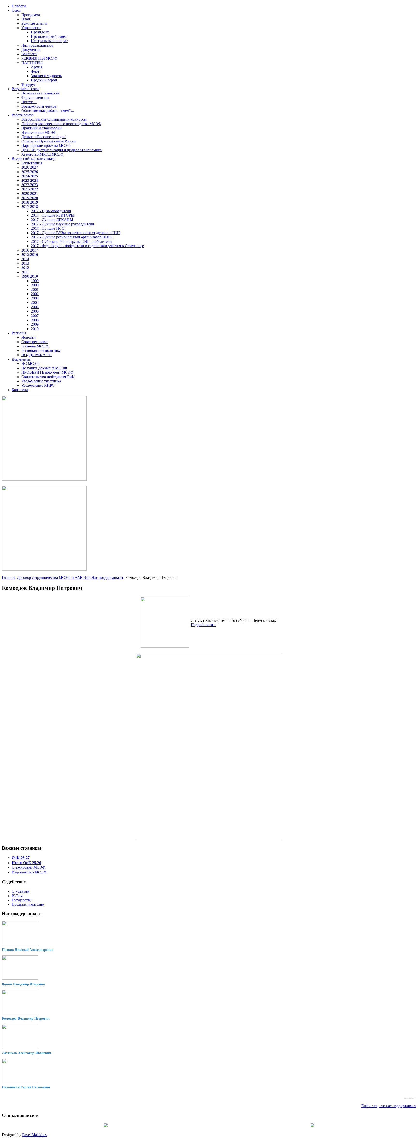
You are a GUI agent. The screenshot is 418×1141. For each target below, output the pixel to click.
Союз (16, 10)
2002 (35, 294)
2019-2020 (29, 198)
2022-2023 (29, 185)
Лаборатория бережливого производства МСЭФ (61, 124)
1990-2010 (29, 276)
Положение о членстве (40, 93)
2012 (25, 268)
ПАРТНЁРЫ (32, 63)
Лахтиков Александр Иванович (26, 1053)
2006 (35, 311)
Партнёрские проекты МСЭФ (46, 145)
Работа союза (22, 115)
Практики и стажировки (41, 128)
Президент (40, 32)
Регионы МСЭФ (35, 346)
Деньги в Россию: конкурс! (43, 137)
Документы (30, 49)
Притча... (29, 102)
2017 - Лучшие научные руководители (62, 224)
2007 (35, 316)
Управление (31, 28)
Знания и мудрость (46, 76)
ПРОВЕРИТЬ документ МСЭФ (47, 372)
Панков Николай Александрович (27, 950)
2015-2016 (29, 254)
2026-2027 (29, 167)
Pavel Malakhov (34, 1135)
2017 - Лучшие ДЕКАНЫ (52, 220)
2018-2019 (29, 202)
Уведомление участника (41, 381)
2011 (25, 272)
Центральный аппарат (49, 41)
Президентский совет (49, 36)
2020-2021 (29, 193)
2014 (25, 259)
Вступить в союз (25, 89)
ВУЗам (17, 896)
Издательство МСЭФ (38, 132)
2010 (35, 329)
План (25, 19)
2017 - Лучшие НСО (48, 228)
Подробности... (203, 625)
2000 (35, 285)
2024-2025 (29, 176)
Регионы (19, 333)
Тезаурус (28, 84)
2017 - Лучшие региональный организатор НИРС (72, 237)
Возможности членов (39, 106)
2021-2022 (29, 189)
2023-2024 (29, 180)
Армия (36, 67)
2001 (35, 289)
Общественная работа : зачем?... (47, 111)
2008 (35, 320)
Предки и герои (44, 80)
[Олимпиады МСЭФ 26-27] (44, 479)
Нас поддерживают (37, 45)
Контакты (20, 390)
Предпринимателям (28, 904)
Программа (30, 15)
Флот (35, 71)
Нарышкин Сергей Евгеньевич (26, 1087)
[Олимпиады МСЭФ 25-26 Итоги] (44, 569)
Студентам (20, 891)
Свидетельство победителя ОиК (48, 377)
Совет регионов (34, 342)
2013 (25, 263)
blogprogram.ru (410, 1098)
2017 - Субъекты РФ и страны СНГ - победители (71, 241)
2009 (35, 324)
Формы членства (35, 97)
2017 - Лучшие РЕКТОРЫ (52, 215)
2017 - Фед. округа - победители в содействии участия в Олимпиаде (87, 246)
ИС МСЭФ (30, 364)
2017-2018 (29, 207)
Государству (21, 900)
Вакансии (29, 54)
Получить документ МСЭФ (44, 368)
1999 (35, 281)
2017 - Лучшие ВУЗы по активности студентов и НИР (75, 233)
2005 (35, 307)
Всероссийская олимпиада (33, 159)
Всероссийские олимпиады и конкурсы (54, 119)
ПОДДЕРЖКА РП (36, 355)
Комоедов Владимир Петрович (26, 1018)
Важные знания (34, 23)
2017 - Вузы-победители (51, 211)
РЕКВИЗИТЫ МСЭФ (39, 58)
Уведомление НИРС (38, 385)
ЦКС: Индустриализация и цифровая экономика (61, 150)
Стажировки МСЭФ (28, 867)
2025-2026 (29, 172)
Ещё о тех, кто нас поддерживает (388, 1106)
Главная (8, 577)
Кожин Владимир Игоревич (23, 984)
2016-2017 (29, 250)
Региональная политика (41, 350)
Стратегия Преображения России (48, 141)
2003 (35, 298)
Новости (19, 6)
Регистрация (31, 163)
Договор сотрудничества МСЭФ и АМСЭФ (53, 577)
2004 (35, 302)
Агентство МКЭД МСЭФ (42, 154)
